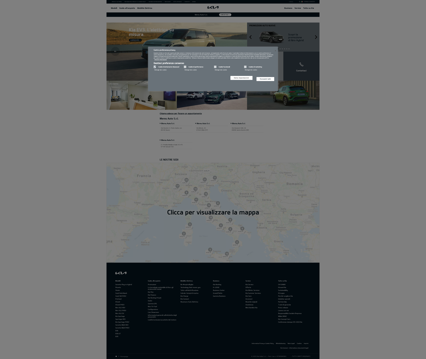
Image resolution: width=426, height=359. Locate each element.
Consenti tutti (265, 79)
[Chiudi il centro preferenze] (275, 50)
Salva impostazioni (241, 78)
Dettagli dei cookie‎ (160, 70)
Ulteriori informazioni (160, 59)
